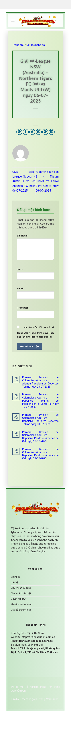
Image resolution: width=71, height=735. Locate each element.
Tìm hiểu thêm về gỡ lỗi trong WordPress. (35, 699)
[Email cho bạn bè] (39, 132)
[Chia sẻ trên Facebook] (26, 132)
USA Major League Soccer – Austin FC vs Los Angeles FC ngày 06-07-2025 (24, 181)
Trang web (23, 307)
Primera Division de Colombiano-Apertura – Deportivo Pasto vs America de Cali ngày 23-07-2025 (40, 437)
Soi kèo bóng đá (35, 44)
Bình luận (22, 235)
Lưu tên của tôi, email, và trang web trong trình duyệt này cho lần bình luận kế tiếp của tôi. (35, 332)
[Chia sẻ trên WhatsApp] (19, 132)
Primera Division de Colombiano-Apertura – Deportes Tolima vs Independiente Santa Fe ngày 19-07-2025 (40, 400)
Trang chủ (18, 44)
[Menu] (13, 21)
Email (21, 288)
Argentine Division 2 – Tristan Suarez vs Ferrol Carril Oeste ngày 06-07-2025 (47, 181)
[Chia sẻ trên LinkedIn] (52, 132)
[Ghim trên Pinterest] (45, 132)
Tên (20, 269)
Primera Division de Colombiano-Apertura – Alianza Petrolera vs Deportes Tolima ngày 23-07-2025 (40, 382)
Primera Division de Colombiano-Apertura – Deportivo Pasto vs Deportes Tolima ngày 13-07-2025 (40, 419)
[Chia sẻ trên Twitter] (32, 132)
